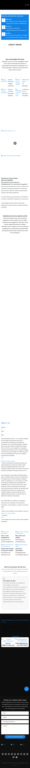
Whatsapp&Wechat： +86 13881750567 (22, 644)
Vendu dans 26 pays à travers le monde (7, 549)
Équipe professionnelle (11, 81)
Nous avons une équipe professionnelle (20, 537)
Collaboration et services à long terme (25, 90)
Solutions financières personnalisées (9, 179)
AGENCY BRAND (15, 45)
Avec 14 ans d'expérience (5, 536)
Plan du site (15, 765)
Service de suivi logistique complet (25, 81)
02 (4, 578)
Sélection (9, 19)
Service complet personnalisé (11, 90)
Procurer (8, 26)
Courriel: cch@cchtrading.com (7, 644)
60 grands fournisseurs (19, 549)
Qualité (8, 33)
